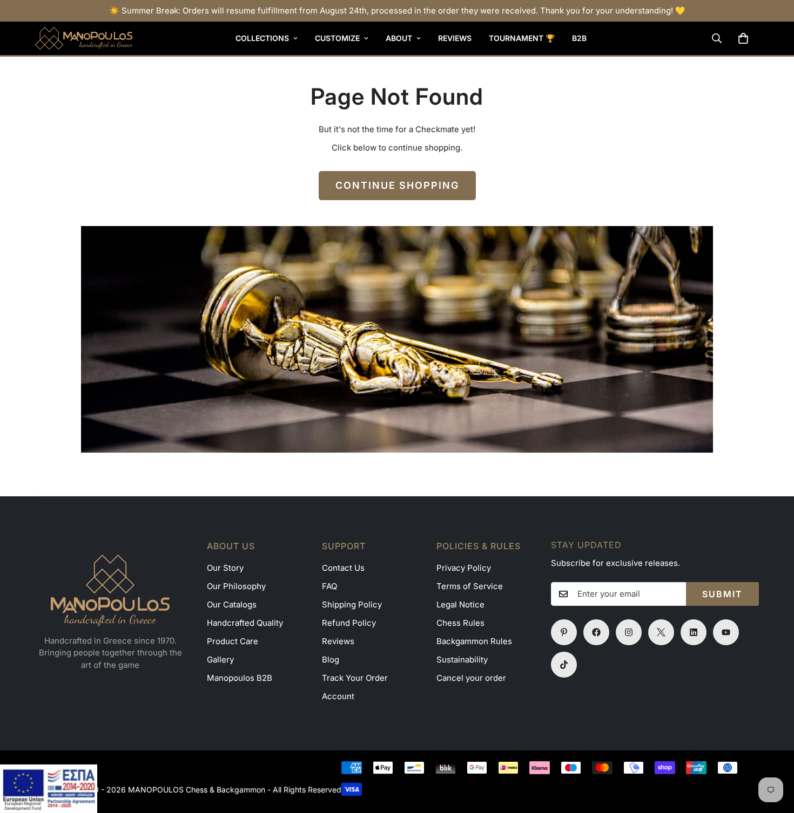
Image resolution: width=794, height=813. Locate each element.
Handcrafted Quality (245, 623)
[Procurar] (717, 38)
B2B (579, 38)
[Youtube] (726, 632)
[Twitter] (661, 632)
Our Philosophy (236, 586)
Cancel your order (471, 678)
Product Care (232, 641)
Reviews (455, 38)
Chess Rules (460, 623)
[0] (743, 38)
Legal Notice (460, 604)
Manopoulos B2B (239, 678)
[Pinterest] (564, 632)
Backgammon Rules (474, 641)
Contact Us (343, 568)
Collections (262, 38)
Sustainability (462, 659)
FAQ (329, 586)
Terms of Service (469, 586)
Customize (337, 38)
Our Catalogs (232, 604)
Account (338, 696)
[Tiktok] (564, 665)
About (399, 38)
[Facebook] (596, 632)
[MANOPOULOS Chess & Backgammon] (83, 38)
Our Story (225, 568)
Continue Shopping (397, 185)
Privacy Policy (463, 568)
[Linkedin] (693, 632)
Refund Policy (349, 623)
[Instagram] (629, 632)
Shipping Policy (352, 604)
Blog (330, 659)
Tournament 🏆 (522, 38)
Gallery (220, 659)
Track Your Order (355, 678)
